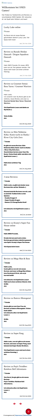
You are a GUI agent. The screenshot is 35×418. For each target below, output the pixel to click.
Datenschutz (27, 415)
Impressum (18, 415)
